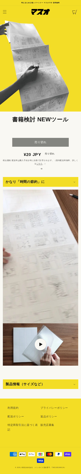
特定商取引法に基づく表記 (23, 427)
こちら (40, 164)
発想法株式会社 (27, 467)
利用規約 (13, 407)
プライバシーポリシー (54, 407)
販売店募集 (47, 424)
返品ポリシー (48, 416)
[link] (40, 169)
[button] (5, 12)
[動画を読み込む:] (40, 344)
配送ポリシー (16, 416)
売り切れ (40, 142)
